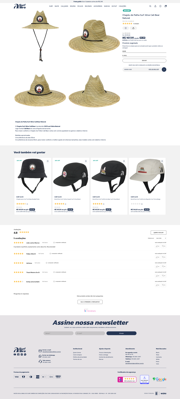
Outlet (114, 6)
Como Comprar (77, 355)
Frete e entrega (103, 355)
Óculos (80, 6)
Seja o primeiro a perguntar (90, 302)
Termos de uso (77, 359)
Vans (157, 364)
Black (157, 353)
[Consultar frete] (164, 69)
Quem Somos (77, 353)
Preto (157, 362)
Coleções (122, 6)
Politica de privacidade (80, 357)
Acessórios (98, 6)
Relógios (88, 6)
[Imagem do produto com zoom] (40, 36)
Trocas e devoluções (105, 353)
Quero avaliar (158, 233)
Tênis (157, 355)
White (157, 359)
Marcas (107, 6)
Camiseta (159, 357)
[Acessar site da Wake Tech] (163, 393)
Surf (51, 6)
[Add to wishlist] (125, 28)
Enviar (144, 61)
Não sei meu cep (154, 69)
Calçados (64, 6)
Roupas (73, 6)
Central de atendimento (106, 357)
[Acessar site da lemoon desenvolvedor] (151, 393)
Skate (57, 6)
